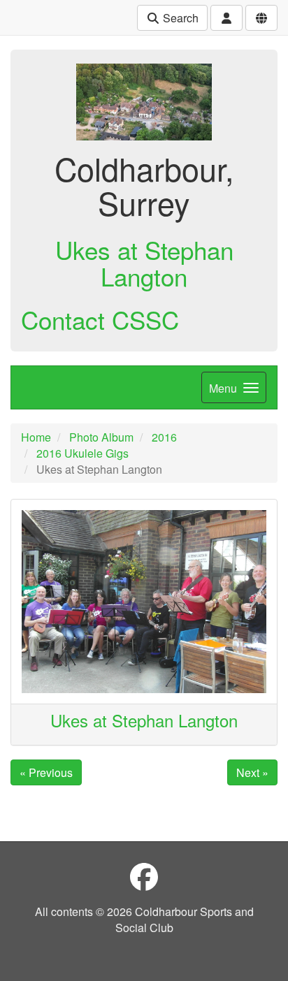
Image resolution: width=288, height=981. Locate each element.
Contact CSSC (100, 319)
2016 (164, 437)
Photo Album (101, 437)
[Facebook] (144, 876)
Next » (252, 772)
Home (36, 437)
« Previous (46, 772)
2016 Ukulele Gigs (82, 453)
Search (179, 18)
